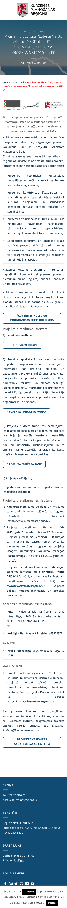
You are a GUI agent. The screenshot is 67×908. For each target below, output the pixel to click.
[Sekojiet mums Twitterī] (16, 884)
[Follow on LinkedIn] (27, 884)
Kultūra (28, 31)
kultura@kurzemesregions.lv (26, 586)
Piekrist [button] (51, 902)
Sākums (6, 82)
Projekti (38, 31)
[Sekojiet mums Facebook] (5, 884)
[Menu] (5, 9)
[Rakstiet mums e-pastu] (21, 884)
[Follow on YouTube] (32, 884)
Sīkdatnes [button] (29, 891)
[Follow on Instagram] (11, 884)
